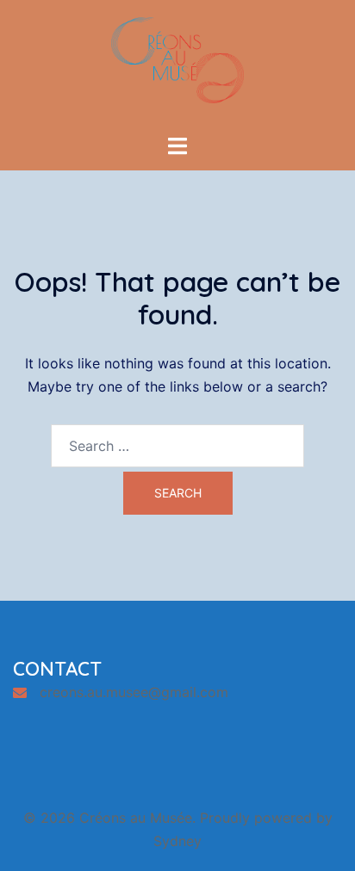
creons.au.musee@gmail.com (134, 692)
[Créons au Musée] (177, 65)
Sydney (177, 840)
